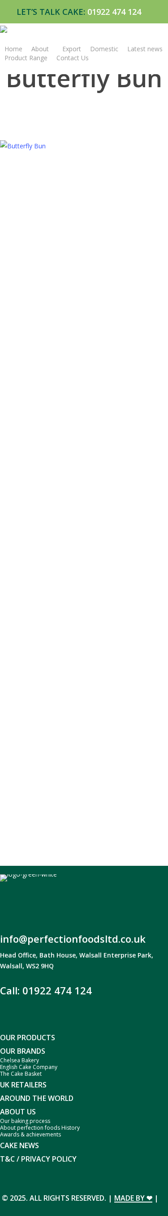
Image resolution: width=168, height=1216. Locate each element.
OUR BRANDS (22, 1051)
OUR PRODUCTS (27, 1037)
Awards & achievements (30, 1134)
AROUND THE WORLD (36, 1098)
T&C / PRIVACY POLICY (38, 1159)
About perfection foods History (40, 1127)
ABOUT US (18, 1112)
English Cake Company (28, 1067)
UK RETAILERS (23, 1085)
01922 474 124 (114, 11)
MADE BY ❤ (133, 1198)
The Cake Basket (21, 1074)
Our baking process (25, 1121)
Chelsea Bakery (19, 1060)
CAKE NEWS (19, 1145)
